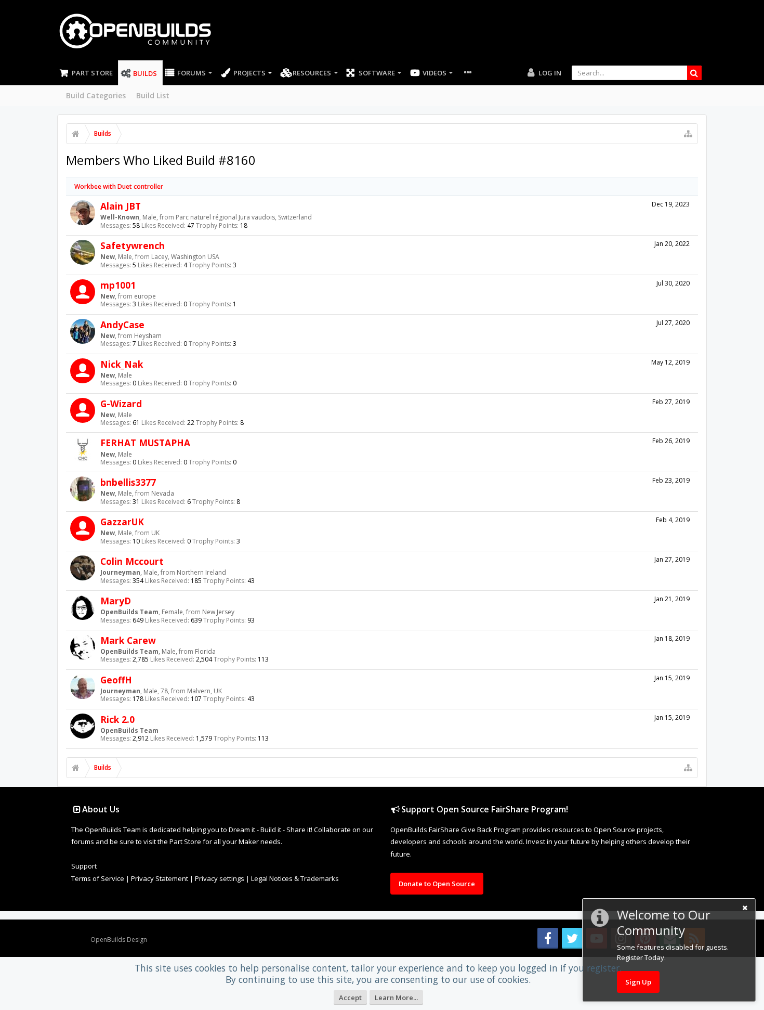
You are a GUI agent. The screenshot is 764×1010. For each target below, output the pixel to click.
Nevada (162, 493)
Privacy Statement (159, 878)
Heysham (148, 335)
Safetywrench (132, 245)
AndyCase (122, 324)
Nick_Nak (121, 364)
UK (155, 532)
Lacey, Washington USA (185, 256)
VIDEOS (434, 72)
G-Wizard (121, 403)
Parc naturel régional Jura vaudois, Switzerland (244, 217)
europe (145, 296)
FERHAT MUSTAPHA (145, 442)
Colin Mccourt (132, 561)
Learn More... (396, 997)
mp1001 (118, 285)
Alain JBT (120, 206)
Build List (152, 95)
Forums (191, 72)
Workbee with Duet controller (118, 186)
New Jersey (218, 611)
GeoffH (116, 680)
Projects (249, 72)
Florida (205, 651)
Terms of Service (97, 878)
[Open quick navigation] (688, 134)
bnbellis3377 (128, 482)
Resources (312, 72)
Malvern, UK (204, 691)
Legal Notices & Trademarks (295, 878)
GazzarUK (122, 521)
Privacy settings (219, 878)
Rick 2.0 (117, 719)
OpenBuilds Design (118, 939)
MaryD (115, 600)
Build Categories (96, 95)
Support (84, 866)
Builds (145, 73)
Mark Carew (128, 640)
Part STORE (92, 72)
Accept (350, 997)
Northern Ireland (201, 572)
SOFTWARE (377, 72)
